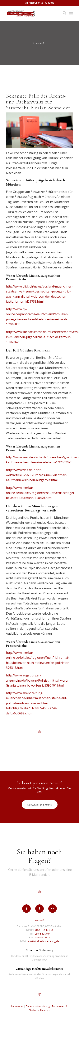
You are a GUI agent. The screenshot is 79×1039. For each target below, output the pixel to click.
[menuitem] (62, 13)
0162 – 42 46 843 (44, 930)
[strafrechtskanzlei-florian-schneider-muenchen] (33, 13)
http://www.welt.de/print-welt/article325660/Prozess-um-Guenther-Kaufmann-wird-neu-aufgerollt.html (36, 475)
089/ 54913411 (42, 937)
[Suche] (62, 13)
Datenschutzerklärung (38, 1006)
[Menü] (71, 13)
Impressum (17, 1006)
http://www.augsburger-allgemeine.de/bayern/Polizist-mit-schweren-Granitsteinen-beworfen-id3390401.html (38, 680)
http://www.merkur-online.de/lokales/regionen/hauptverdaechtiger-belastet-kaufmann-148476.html (41, 493)
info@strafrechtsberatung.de (43, 941)
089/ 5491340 (42, 933)
